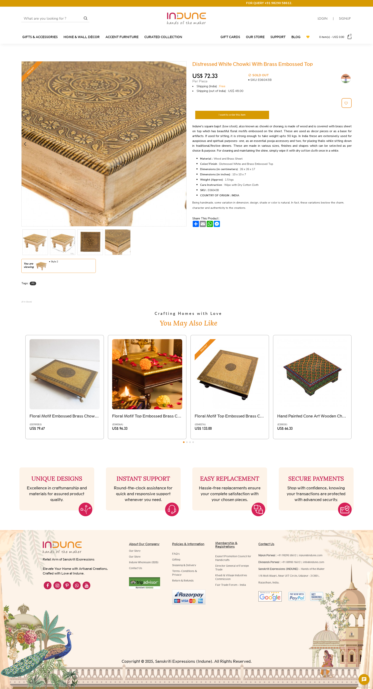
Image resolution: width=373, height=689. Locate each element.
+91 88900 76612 (291, 562)
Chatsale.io (364, 687)
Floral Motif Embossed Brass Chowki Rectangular (65, 416)
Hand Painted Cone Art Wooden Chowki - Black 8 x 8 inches (312, 416)
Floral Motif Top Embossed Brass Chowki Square (147, 416)
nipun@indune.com (310, 555)
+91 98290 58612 (286, 555)
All (33, 283)
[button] (25, 144)
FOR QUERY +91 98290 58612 (268, 3)
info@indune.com (313, 562)
